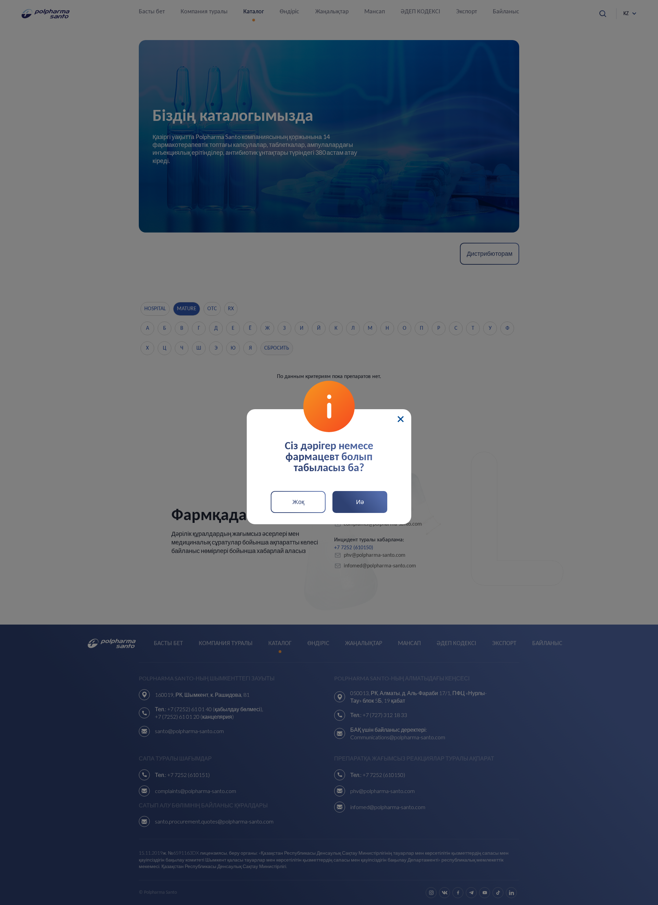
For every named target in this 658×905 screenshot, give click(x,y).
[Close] (400, 419)
